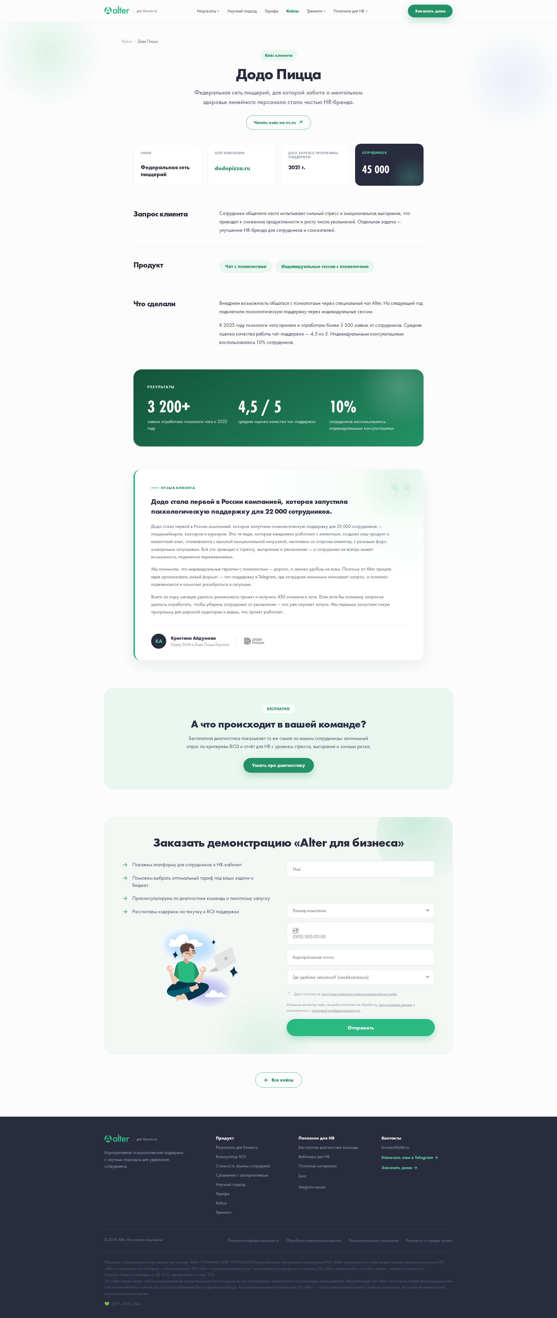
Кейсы (292, 11)
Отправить (361, 1027)
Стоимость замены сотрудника (243, 1166)
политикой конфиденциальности (336, 1010)
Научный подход (242, 11)
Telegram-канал (312, 1187)
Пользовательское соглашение (374, 1240)
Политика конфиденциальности (253, 1240)
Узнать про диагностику (278, 765)
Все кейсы (279, 1080)
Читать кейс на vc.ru (278, 122)
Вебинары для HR (314, 1157)
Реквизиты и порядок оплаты (429, 1240)
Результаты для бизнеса (237, 1147)
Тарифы (271, 11)
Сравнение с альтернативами (242, 1175)
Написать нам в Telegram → (409, 1157)
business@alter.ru (395, 1147)
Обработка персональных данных (314, 1240)
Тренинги (223, 1212)
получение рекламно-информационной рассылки (359, 993)
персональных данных (395, 1004)
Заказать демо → (399, 1168)
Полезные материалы (318, 1166)
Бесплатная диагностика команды (328, 1147)
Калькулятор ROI (231, 1157)
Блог (303, 1176)
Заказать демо (430, 11)
